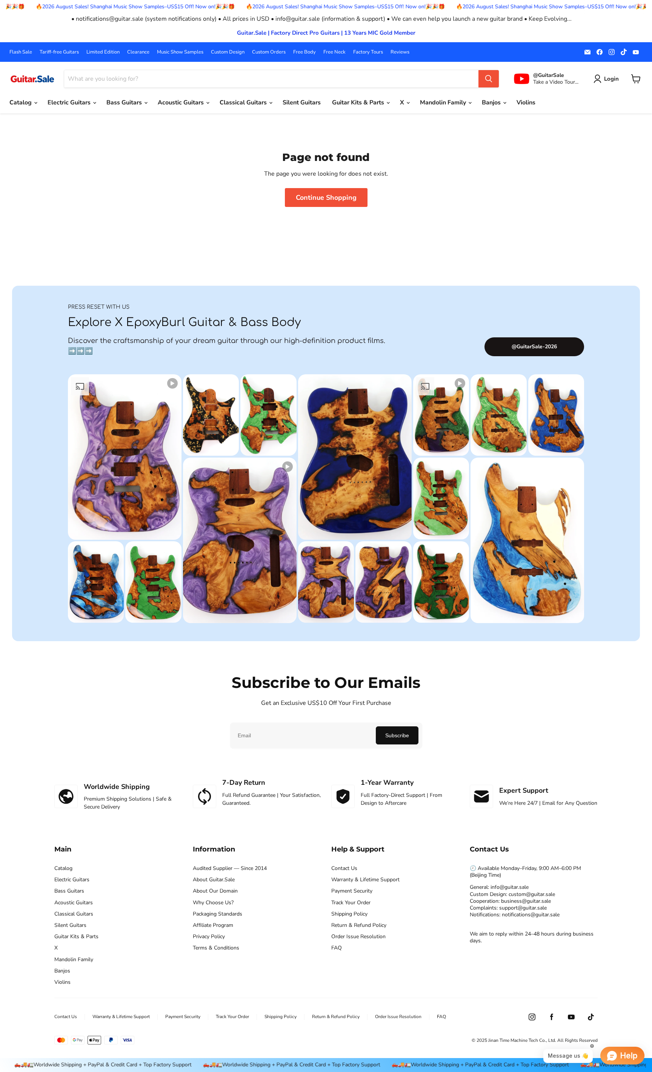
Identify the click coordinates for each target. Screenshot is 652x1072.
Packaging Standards (217, 914)
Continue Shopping (326, 197)
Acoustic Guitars (181, 102)
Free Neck (334, 52)
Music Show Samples (180, 52)
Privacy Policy (209, 936)
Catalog (21, 102)
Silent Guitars (302, 102)
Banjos (492, 102)
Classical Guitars (244, 102)
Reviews (400, 52)
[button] (608, 78)
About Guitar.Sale (214, 879)
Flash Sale (20, 52)
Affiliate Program (213, 925)
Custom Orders (269, 52)
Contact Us (344, 868)
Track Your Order (351, 902)
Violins (526, 102)
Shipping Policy (349, 914)
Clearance (138, 52)
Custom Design (227, 52)
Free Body (304, 52)
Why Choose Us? (213, 902)
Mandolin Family (443, 102)
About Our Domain (215, 891)
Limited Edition (103, 52)
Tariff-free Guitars (59, 52)
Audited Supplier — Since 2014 (230, 868)
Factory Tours (368, 52)
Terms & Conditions (216, 948)
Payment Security (351, 891)
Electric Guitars (70, 102)
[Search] (488, 78)
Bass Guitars (124, 102)
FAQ (336, 948)
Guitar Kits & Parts (359, 102)
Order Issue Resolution (358, 936)
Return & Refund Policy (358, 925)
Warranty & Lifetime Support (365, 879)
